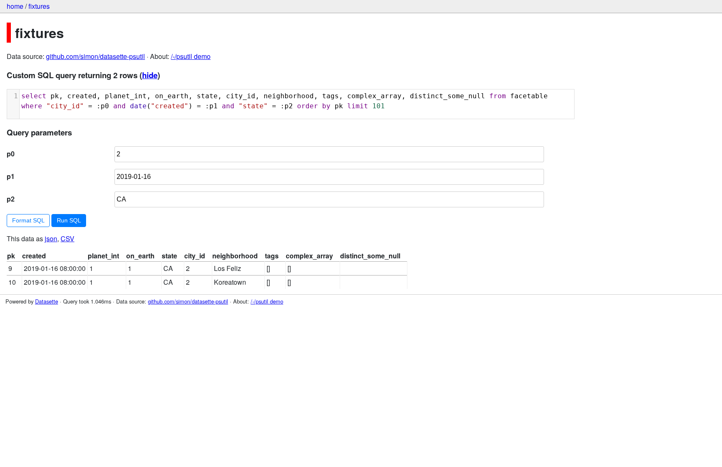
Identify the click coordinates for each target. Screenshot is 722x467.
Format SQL (28, 220)
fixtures (39, 6)
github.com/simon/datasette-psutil (95, 56)
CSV (67, 238)
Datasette (46, 301)
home (15, 6)
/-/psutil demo (191, 56)
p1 (11, 176)
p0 (11, 153)
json (51, 238)
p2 (11, 199)
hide (150, 75)
